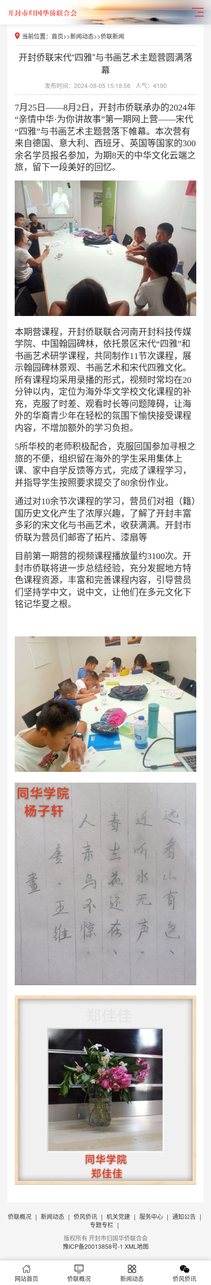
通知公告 (184, 1216)
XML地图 (137, 1246)
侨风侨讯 (85, 1216)
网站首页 (26, 1278)
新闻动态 (82, 36)
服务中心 (151, 1216)
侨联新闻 (112, 36)
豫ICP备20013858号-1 (93, 1246)
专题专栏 (101, 1224)
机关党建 (118, 1216)
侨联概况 (19, 1216)
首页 (57, 36)
